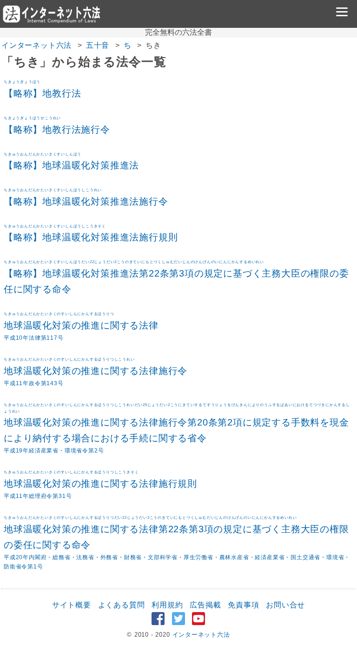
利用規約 (167, 605)
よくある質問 (121, 605)
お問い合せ (285, 605)
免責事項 (243, 605)
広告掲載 (205, 605)
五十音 (97, 45)
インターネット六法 (36, 45)
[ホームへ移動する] (51, 14)
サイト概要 (71, 605)
